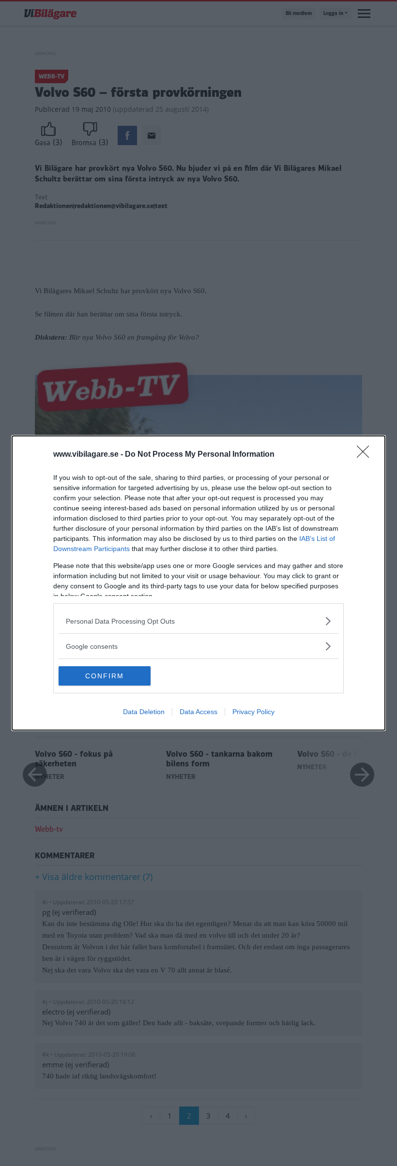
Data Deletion (144, 712)
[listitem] (198, 621)
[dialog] (198, 583)
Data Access (198, 712)
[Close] (366, 455)
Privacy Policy (253, 712)
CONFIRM (104, 676)
